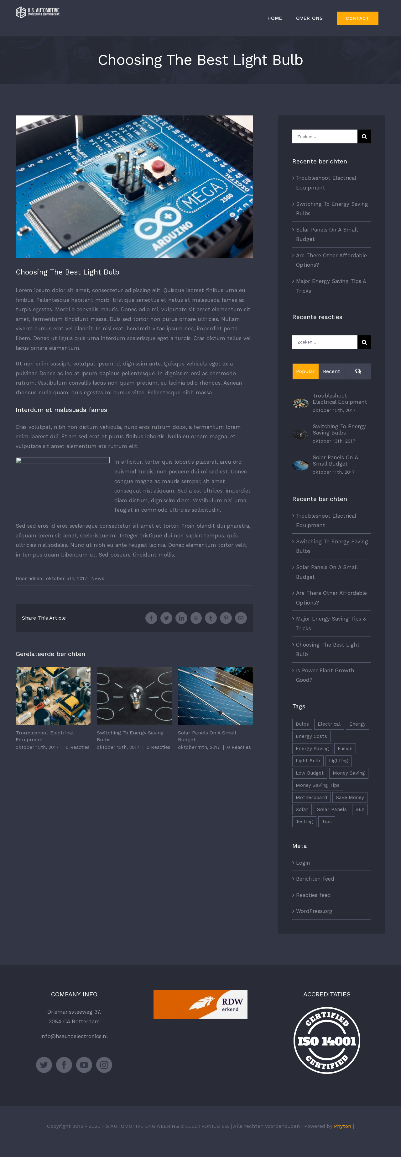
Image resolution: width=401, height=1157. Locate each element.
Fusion (345, 748)
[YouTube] (84, 1065)
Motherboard (311, 797)
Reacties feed (313, 895)
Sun (360, 809)
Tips (327, 821)
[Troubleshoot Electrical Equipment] (300, 403)
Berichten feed (315, 879)
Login (303, 863)
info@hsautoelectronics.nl (74, 1036)
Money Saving (349, 773)
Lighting (338, 761)
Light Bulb (308, 761)
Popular (305, 371)
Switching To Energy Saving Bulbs (134, 696)
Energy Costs (311, 736)
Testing (304, 821)
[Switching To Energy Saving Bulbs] (300, 434)
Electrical (329, 724)
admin (35, 578)
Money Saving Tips (318, 785)
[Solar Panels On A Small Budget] (300, 465)
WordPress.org (314, 911)
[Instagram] (104, 1065)
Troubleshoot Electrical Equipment (53, 696)
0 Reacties (78, 747)
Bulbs (302, 724)
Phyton (342, 1126)
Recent (331, 371)
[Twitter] (44, 1065)
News (97, 578)
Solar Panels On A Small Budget (215, 696)
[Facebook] (64, 1065)
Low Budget (310, 773)
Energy (357, 724)
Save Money (350, 797)
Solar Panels (332, 809)
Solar (302, 809)
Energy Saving (312, 748)
